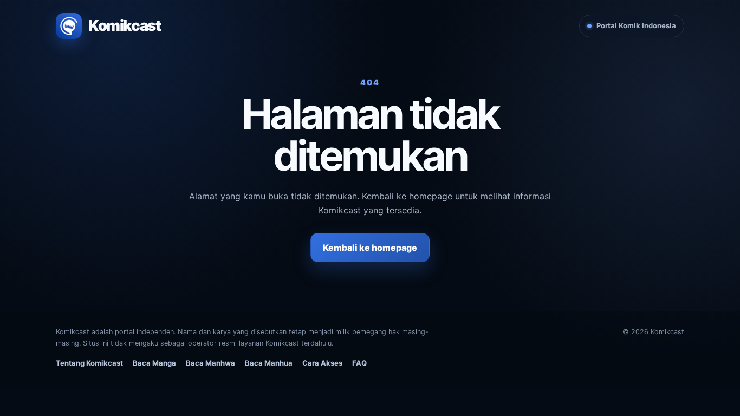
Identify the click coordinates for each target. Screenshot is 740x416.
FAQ (359, 363)
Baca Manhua (269, 363)
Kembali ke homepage (370, 247)
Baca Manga (154, 363)
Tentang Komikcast (89, 363)
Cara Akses (322, 363)
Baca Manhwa (210, 363)
